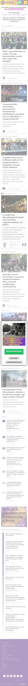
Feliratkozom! (14, 351)
